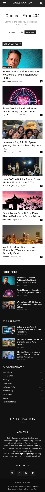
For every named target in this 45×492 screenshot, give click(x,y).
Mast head (26, 482)
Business (6, 209)
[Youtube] (32, 473)
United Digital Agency (22, 453)
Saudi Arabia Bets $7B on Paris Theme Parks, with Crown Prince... (22, 215)
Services (18, 482)
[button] (4, 3)
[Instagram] (12, 472)
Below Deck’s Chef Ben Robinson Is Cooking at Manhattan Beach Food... (21, 74)
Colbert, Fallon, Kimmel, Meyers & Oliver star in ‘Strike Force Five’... (29, 329)
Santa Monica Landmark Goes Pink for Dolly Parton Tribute (19, 110)
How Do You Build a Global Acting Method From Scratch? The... (21, 181)
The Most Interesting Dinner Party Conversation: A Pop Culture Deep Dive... (28, 354)
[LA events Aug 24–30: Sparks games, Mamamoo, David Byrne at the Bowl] (22, 129)
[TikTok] (19, 473)
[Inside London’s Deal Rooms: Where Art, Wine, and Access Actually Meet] (22, 234)
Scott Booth (6, 81)
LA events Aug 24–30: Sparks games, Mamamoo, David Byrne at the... (22, 145)
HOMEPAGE (30, 32)
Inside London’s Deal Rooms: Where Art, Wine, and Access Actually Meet (19, 250)
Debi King (5, 152)
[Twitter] (25, 473)
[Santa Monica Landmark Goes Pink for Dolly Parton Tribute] (22, 96)
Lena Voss (5, 257)
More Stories (7, 104)
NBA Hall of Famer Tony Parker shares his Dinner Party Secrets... (29, 341)
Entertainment (7, 175)
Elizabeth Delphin (8, 186)
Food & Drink (7, 67)
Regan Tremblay (8, 115)
